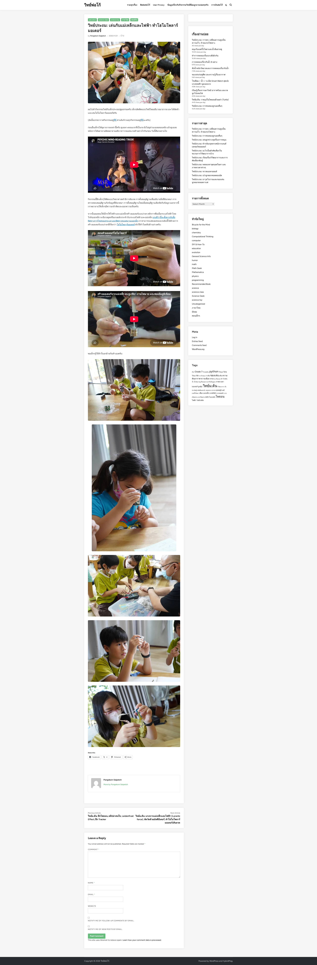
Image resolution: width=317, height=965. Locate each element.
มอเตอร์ (195, 387)
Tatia (225, 372)
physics (195, 276)
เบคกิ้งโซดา (195, 393)
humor (195, 260)
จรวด (212, 379)
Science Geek (198, 296)
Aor (193, 372)
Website (92, 906)
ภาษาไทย (125, 20)
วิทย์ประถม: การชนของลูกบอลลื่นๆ (207, 106)
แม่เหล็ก (206, 393)
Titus (193, 376)
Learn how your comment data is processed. (142, 940)
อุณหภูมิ (219, 390)
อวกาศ (214, 390)
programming (198, 280)
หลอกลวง (208, 390)
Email (91, 894)
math (194, 264)
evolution (196, 252)
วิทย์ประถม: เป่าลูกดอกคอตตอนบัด (207, 175)
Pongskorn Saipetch (98, 36)
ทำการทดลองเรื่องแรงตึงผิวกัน (205, 55)
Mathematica (198, 272)
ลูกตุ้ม (200, 387)
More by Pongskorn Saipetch (116, 784)
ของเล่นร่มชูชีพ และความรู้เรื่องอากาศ (208, 74)
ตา (222, 379)
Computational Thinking (202, 236)
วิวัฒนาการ (221, 387)
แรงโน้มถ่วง (201, 397)
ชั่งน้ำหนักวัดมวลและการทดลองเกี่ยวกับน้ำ (210, 68)
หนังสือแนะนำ (201, 390)
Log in (194, 337)
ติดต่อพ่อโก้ (145, 5)
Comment (93, 849)
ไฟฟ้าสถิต (200, 400)
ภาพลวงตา (220, 382)
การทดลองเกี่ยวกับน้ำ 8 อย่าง (204, 62)
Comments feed (199, 345)
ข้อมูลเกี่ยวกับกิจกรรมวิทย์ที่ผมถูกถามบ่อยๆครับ (187, 5)
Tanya (221, 372)
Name (91, 883)
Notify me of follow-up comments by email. (111, 921)
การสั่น (208, 376)
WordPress (214, 961)
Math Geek (197, 268)
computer (196, 240)
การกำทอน (202, 376)
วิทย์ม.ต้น (210, 386)
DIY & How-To (198, 244)
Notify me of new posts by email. (105, 929)
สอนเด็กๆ (134, 20)
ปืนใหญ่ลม (212, 382)
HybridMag (227, 961)
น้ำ (193, 382)
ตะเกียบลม (217, 379)
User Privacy (158, 5)
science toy (115, 20)
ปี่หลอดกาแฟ (205, 382)
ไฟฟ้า (194, 400)
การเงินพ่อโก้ (217, 5)
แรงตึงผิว (213, 393)
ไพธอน (220, 396)
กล (197, 375)
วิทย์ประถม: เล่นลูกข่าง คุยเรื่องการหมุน (209, 140)
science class (103, 20)
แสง (207, 397)
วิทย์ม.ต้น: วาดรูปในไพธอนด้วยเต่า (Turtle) (210, 99)
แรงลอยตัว (220, 393)
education (92, 20)
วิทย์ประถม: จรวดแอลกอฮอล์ (204, 171)
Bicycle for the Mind (201, 224)
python (213, 371)
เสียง (201, 393)
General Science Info (201, 256)
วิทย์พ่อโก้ (92, 5)
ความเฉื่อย (205, 379)
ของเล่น (214, 375)
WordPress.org (198, 349)
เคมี (223, 390)
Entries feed (197, 341)
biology (195, 228)
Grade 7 (198, 371)
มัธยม (194, 312)
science (195, 288)
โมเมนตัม (212, 397)
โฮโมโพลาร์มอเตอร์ (126, 224)
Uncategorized (198, 304)
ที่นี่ (115, 120)
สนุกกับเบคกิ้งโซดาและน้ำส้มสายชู (207, 49)
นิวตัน (225, 379)
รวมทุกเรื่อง (132, 5)
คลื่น (220, 376)
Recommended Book (201, 284)
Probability (206, 372)
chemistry (196, 232)
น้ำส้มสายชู (197, 382)
